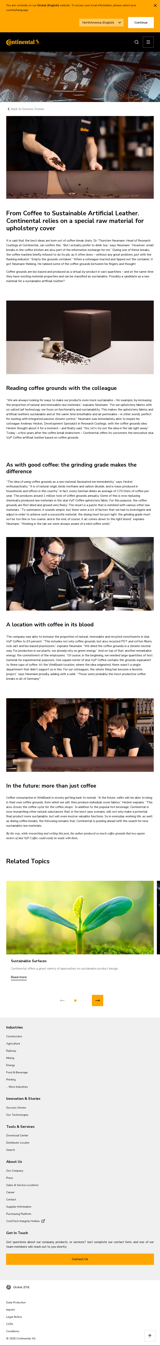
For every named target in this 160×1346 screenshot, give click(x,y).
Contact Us (80, 1259)
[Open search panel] (136, 42)
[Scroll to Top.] (149, 1335)
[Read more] (80, 917)
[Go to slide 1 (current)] (75, 1000)
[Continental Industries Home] (21, 42)
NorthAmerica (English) (98, 22)
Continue (141, 22)
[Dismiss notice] (155, 5)
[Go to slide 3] (85, 1000)
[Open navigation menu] (148, 42)
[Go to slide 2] (80, 1000)
